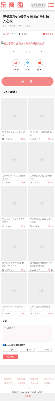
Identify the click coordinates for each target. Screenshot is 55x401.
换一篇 (27, 81)
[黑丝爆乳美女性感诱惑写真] (41, 290)
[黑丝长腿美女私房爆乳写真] (14, 116)
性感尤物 (11, 26)
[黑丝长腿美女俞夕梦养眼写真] (41, 159)
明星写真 (8, 383)
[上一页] (14, 52)
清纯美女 (34, 379)
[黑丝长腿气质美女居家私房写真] (14, 203)
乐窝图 (27, 396)
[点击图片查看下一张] (27, 43)
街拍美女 (21, 379)
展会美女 (22, 383)
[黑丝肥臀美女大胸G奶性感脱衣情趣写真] (14, 247)
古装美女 (47, 379)
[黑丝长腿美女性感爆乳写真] (41, 116)
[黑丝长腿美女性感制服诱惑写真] (14, 159)
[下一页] (41, 52)
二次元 (27, 388)
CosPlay (47, 383)
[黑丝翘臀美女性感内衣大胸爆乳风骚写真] (41, 247)
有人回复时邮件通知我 (15, 345)
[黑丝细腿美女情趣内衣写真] (14, 290)
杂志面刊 (35, 383)
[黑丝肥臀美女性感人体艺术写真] (41, 203)
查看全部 (49, 34)
